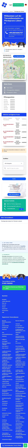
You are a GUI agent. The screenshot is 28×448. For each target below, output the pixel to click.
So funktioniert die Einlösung (18, 262)
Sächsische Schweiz (6, 413)
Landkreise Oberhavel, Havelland (7, 364)
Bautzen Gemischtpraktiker (6, 321)
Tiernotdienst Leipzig (7, 430)
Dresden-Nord (19, 325)
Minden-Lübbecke (20, 385)
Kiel (16, 341)
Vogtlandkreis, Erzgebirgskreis (19, 437)
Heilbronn (4, 339)
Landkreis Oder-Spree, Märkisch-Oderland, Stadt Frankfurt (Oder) (19, 372)
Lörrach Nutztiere (20, 381)
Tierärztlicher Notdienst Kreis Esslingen (19, 425)
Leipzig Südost (5, 381)
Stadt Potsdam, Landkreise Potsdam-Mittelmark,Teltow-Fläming (21, 418)
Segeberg (18, 415)
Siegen (3, 416)
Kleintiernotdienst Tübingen (6, 343)
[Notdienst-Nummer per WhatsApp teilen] (25, 445)
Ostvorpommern (19, 403)
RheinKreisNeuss (19, 408)
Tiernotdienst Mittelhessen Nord (20, 430)
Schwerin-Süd (5, 415)
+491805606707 (16, 32)
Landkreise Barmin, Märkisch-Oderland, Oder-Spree (20, 349)
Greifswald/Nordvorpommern (9, 334)
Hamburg (4, 336)
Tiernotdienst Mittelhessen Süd (6, 434)
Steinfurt (18, 420)
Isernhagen (4, 341)
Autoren (4, 305)
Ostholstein (5, 403)
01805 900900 (7, 283)
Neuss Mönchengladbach (20, 390)
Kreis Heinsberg (19, 346)
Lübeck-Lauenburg (6, 385)
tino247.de (23, 246)
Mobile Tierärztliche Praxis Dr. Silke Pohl (17, 132)
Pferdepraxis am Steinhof (18, 137)
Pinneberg (4, 405)
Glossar (4, 306)
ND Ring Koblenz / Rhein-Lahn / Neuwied (21, 387)
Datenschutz (5, 310)
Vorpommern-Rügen (7, 439)
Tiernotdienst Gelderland (19, 427)
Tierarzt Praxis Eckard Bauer (17, 125)
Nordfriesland (5, 393)
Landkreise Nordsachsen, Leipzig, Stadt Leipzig (21, 362)
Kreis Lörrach (5, 348)
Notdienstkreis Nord (7, 395)
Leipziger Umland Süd (7, 379)
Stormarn (4, 421)
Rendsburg (4, 408)
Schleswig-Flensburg (20, 413)
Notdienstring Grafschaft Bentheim (21, 395)
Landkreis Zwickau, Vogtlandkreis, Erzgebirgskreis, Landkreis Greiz (20, 378)
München (4, 387)
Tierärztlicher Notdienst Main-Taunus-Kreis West (6, 428)
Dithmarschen (5, 325)
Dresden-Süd (5, 327)
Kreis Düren (18, 343)
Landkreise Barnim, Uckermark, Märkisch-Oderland (6, 352)
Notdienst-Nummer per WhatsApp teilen (14, 287)
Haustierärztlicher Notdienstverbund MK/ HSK (20, 337)
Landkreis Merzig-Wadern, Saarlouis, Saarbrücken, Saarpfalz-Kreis (6, 372)
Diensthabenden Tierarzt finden (12, 445)
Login (10, 5)
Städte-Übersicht (6, 301)
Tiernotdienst (5, 11)
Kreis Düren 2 (5, 346)
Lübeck (11, 11)
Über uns (4, 303)
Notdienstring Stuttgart (19, 399)
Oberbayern (5, 401)
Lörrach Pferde (5, 383)
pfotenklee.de (5, 263)
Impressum (4, 308)
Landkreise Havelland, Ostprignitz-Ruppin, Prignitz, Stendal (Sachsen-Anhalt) (21, 356)
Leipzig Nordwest (20, 379)
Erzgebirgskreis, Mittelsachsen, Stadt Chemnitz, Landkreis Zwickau (20, 331)
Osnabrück (18, 401)
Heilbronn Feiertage (20, 339)
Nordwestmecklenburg (21, 393)
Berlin (3, 324)
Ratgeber (4, 299)
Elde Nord (4, 329)
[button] (14, 68)
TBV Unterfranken (20, 421)
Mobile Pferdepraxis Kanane (18, 142)
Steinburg (4, 420)
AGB (3, 312)
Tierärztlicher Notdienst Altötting (6, 424)
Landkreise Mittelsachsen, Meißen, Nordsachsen (7, 362)
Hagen (17, 334)
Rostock (4, 410)
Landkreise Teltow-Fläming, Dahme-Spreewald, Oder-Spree (6, 369)
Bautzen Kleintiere (20, 320)
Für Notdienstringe (18, 5)
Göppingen (18, 332)
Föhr (3, 332)
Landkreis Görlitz (20, 367)
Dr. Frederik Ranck (20, 327)
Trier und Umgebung (7, 436)
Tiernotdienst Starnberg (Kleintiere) (21, 434)
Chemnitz (18, 324)
